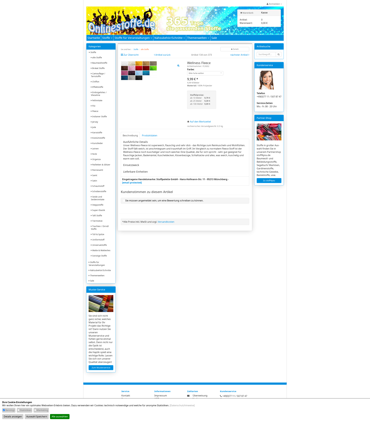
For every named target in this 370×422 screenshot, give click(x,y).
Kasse (264, 12)
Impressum (160, 395)
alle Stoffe (97, 57)
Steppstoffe (97, 204)
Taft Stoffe (97, 215)
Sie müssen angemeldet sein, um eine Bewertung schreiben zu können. (164, 200)
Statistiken (26, 410)
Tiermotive (97, 220)
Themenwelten (197, 38)
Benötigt (10, 410)
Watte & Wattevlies (101, 250)
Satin (94, 180)
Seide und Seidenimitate (97, 198)
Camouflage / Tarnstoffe (98, 75)
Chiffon (95, 81)
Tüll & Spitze (98, 234)
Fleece (95, 111)
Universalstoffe (99, 245)
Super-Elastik (98, 210)
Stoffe (106, 38)
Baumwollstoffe (99, 62)
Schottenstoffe (99, 191)
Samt (94, 175)
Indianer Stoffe (99, 116)
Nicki (94, 154)
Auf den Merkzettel (200, 121)
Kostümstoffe (98, 137)
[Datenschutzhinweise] (182, 405)
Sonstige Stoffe (99, 255)
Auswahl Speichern (36, 416)
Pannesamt (97, 170)
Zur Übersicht (131, 54)
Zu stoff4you (269, 180)
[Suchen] (278, 54)
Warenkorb (247, 12)
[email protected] (132, 182)
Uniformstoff (98, 239)
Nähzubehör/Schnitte (168, 38)
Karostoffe (97, 132)
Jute (94, 127)
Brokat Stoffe (98, 68)
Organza (96, 159)
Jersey (95, 121)
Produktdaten (149, 135)
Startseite (93, 38)
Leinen (95, 148)
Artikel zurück (163, 54)
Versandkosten (166, 221)
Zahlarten (192, 391)
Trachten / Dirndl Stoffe (100, 227)
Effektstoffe (97, 87)
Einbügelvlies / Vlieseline (99, 93)
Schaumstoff (98, 186)
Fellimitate (97, 100)
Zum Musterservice (101, 367)
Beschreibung (130, 135)
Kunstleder (97, 143)
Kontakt (125, 395)
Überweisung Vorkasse (200, 397)
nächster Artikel (239, 54)
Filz (93, 105)
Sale (214, 38)
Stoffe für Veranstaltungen (132, 38)
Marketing (42, 410)
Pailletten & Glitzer (101, 164)
